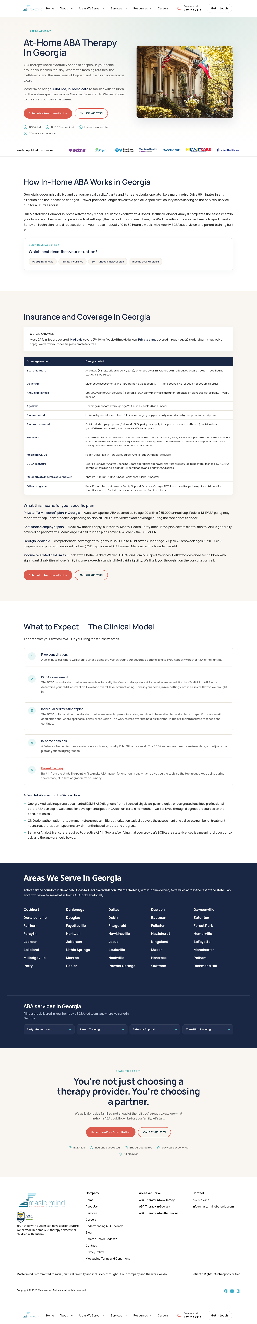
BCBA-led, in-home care (70, 89)
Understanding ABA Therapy (104, 1226)
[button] (66, 8)
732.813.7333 (200, 1200)
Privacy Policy (95, 1252)
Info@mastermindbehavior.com (213, 1206)
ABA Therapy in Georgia (154, 1206)
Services (116, 8)
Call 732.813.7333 (91, 113)
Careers (163, 8)
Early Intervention (38, 1029)
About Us (92, 1206)
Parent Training (90, 1029)
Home (50, 8)
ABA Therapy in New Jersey (157, 1200)
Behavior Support (144, 1029)
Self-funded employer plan (108, 261)
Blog (89, 1232)
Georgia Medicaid (42, 261)
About (64, 8)
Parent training (52, 768)
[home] (32, 8)
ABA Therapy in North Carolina (158, 1213)
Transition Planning (198, 1029)
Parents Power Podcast (101, 1239)
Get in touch (219, 8)
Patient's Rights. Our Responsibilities (216, 1274)
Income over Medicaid (145, 261)
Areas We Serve (89, 8)
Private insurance (72, 261)
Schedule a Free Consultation (110, 1132)
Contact (91, 1246)
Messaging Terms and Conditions (108, 1258)
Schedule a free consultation (48, 113)
